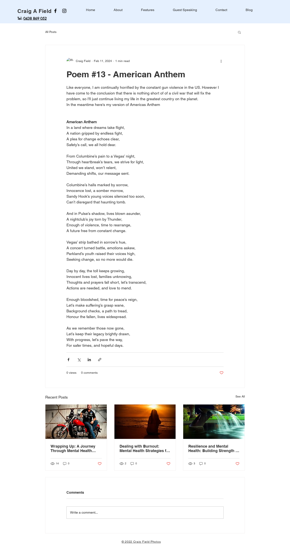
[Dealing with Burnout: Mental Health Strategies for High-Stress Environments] (145, 421)
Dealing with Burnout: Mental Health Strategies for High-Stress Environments (145, 448)
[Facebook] (55, 11)
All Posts (50, 32)
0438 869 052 (35, 18)
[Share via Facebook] (68, 360)
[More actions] (221, 61)
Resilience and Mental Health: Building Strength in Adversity (213, 448)
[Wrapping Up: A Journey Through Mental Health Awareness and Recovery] (76, 421)
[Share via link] (100, 360)
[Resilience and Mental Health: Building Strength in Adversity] (214, 421)
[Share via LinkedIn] (89, 360)
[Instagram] (64, 11)
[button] (239, 32)
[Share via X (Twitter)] (79, 360)
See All (240, 396)
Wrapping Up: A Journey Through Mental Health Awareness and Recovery (74, 448)
